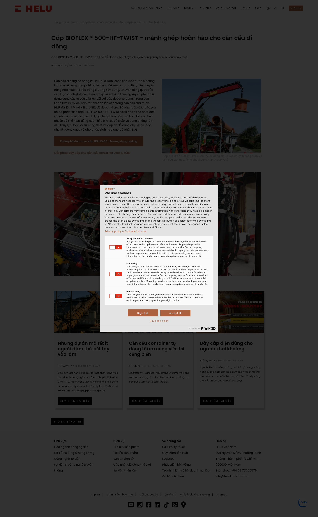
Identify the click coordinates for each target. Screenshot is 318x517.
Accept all (175, 313)
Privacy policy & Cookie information (126, 231)
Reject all (142, 313)
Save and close (159, 320)
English (109, 188)
